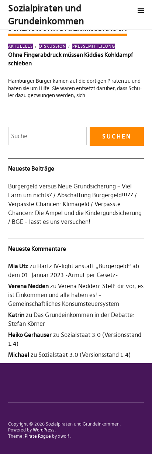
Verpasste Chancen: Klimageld (48, 204)
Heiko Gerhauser (30, 334)
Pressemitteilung (93, 46)
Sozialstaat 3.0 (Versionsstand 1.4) (84, 354)
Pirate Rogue (38, 436)
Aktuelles (20, 46)
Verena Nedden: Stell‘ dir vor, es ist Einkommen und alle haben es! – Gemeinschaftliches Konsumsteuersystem (76, 294)
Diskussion (52, 46)
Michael (18, 354)
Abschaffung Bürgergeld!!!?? (95, 195)
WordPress (44, 430)
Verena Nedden (28, 286)
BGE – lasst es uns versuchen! (51, 221)
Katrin (16, 314)
